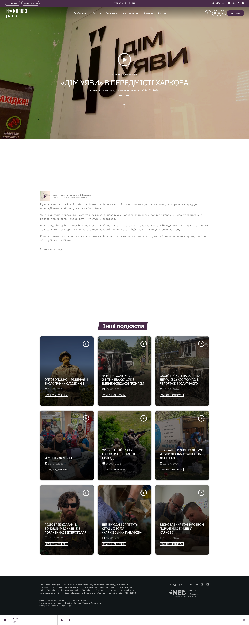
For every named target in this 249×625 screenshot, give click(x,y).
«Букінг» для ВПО (58, 458)
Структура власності (67, 587)
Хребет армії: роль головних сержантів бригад (119, 454)
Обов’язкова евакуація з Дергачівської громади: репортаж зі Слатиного (180, 380)
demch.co (66, 606)
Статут (99, 590)
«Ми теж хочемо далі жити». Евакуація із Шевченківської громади (123, 380)
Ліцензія (114, 590)
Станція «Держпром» (124, 74)
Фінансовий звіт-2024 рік (75, 590)
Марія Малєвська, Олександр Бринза (116, 90)
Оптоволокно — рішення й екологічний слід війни (66, 382)
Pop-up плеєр (235, 13)
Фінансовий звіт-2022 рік (99, 587)
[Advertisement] (124, 168)
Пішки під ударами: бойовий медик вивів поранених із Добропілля (65, 529)
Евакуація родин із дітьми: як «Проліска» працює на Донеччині (182, 454)
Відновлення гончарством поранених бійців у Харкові (182, 529)
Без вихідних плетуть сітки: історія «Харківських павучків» (122, 529)
